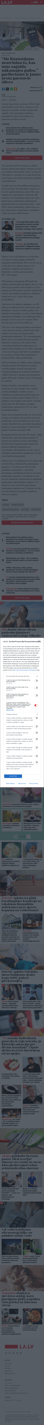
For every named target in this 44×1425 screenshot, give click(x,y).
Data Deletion (10, 783)
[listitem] (22, 676)
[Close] (40, 642)
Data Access (22, 783)
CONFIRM (13, 776)
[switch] (36, 681)
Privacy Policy (33, 783)
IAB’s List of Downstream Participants (24, 670)
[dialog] (22, 712)
